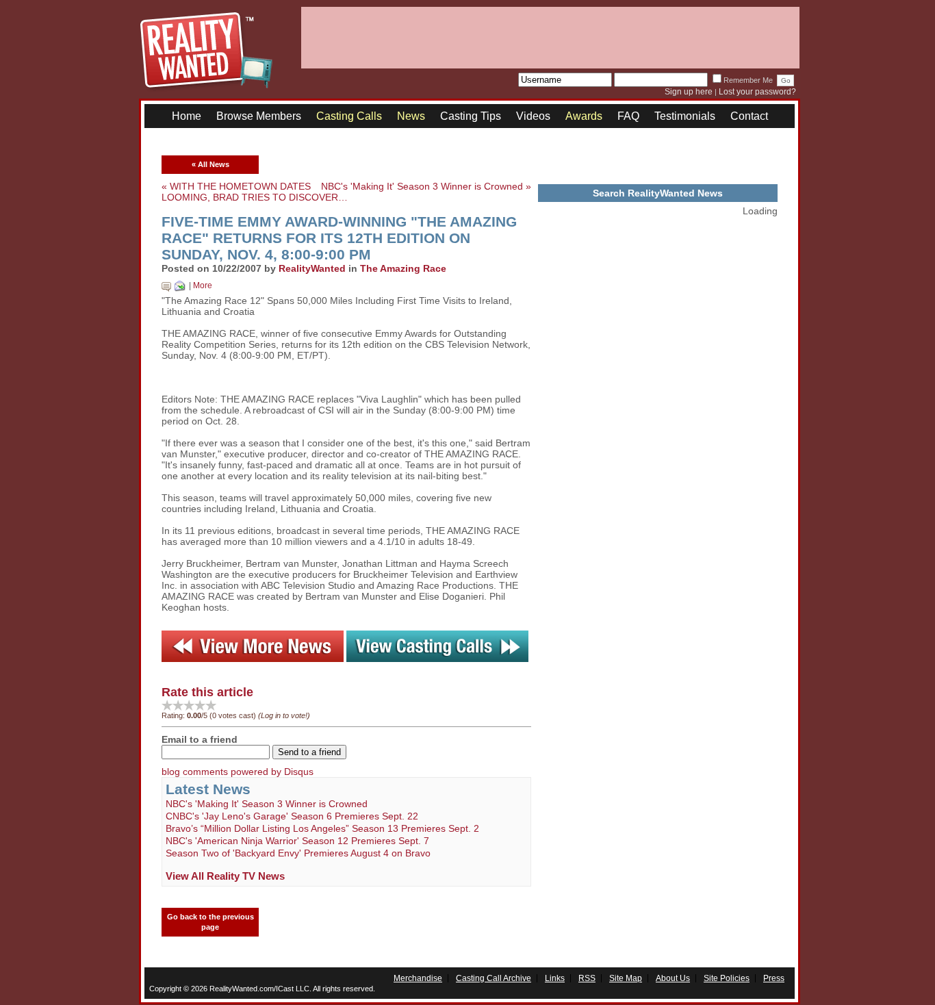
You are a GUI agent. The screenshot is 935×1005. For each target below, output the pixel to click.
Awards (583, 116)
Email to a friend (200, 739)
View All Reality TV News (225, 876)
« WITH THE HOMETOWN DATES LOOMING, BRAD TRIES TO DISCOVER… (255, 192)
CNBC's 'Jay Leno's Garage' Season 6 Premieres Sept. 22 (292, 816)
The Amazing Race (403, 268)
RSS (586, 978)
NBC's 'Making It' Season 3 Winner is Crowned (267, 803)
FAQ (628, 116)
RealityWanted (312, 268)
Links (555, 978)
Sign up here (689, 92)
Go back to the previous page (210, 922)
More (202, 285)
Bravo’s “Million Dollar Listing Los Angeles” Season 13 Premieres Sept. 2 (322, 828)
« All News (210, 164)
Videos (533, 116)
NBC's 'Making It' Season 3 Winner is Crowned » (426, 186)
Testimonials (684, 116)
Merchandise (418, 978)
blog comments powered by (237, 771)
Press (773, 978)
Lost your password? (757, 92)
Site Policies (727, 978)
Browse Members (258, 116)
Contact (749, 116)
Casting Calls (349, 116)
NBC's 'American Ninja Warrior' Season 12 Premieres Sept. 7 (297, 840)
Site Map (625, 978)
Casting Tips (470, 116)
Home (186, 116)
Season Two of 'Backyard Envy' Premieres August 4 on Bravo (298, 853)
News (411, 116)
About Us (673, 978)
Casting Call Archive (493, 978)
